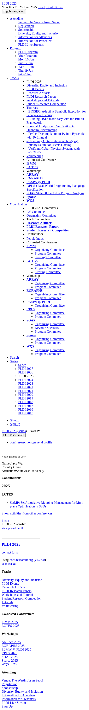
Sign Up (7, 706)
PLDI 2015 (25, 413)
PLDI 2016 (25, 409)
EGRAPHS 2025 (13, 645)
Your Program (27, 55)
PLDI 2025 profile (13, 435)
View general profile (13, 528)
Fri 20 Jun (24, 74)
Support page (9, 563)
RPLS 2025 (9, 653)
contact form (10, 552)
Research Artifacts (38, 93)
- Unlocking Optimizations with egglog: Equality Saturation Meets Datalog (52, 143)
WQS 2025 (9, 664)
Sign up (15, 424)
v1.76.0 (40, 560)
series (22, 431)
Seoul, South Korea (50, 7)
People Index (35, 238)
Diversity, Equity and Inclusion (46, 85)
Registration (26, 26)
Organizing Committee (41, 215)
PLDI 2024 (25, 380)
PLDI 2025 (9, 431)
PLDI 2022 (25, 387)
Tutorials (32, 107)
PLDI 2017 (25, 406)
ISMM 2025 (10, 622)
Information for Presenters (35, 41)
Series (22, 365)
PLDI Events (35, 89)
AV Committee (36, 211)
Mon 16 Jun (26, 59)
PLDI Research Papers (41, 96)
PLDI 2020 (25, 394)
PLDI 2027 (25, 368)
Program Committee (48, 253)
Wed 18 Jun (26, 67)
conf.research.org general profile (31, 442)
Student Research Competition (46, 104)
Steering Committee (48, 257)
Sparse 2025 (10, 660)
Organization (18, 204)
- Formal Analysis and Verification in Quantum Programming (50, 128)
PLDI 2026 (25, 372)
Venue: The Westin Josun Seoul (39, 22)
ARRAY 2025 (11, 642)
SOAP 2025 (10, 657)
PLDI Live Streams (31, 44)
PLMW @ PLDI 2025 (16, 649)
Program (15, 48)
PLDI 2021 (25, 391)
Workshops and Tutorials (42, 100)
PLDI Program (28, 52)
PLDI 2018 (25, 402)
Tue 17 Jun (25, 63)
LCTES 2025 (10, 625)
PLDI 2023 (25, 383)
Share (5, 520)
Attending (16, 18)
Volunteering (34, 156)
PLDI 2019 (25, 398)
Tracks (14, 78)
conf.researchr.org (21, 560)
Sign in (14, 420)
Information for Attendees (35, 37)
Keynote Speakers (47, 328)
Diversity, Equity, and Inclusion (38, 33)
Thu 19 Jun (25, 70)
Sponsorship (26, 29)
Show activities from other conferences (27, 513)
